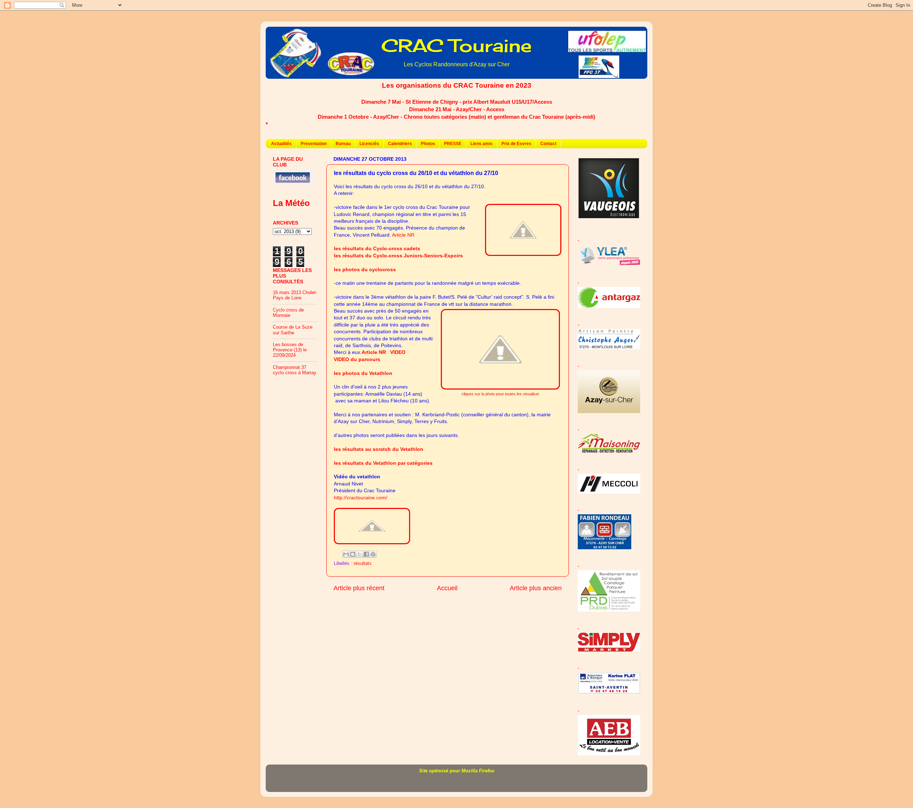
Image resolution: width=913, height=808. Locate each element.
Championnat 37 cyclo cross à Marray (294, 370)
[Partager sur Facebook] (366, 554)
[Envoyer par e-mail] (346, 554)
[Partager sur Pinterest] (373, 554)
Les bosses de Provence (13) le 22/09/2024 (290, 350)
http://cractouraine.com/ (360, 497)
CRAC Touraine (456, 45)
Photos (428, 143)
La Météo (291, 203)
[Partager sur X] (359, 554)
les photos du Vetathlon (363, 373)
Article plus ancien (536, 588)
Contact (548, 143)
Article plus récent (358, 588)
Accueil (447, 588)
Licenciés (369, 143)
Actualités (281, 143)
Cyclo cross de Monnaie (288, 313)
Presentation (314, 143)
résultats (363, 563)
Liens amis (481, 143)
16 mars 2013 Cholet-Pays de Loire (295, 295)
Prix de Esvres (516, 143)
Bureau (343, 143)
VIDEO (398, 352)
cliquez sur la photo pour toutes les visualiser (500, 394)
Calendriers (400, 143)
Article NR (403, 235)
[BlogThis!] (352, 554)
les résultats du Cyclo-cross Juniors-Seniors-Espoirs (398, 255)
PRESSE (452, 143)
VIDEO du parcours (357, 359)
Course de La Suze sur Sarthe (292, 330)
